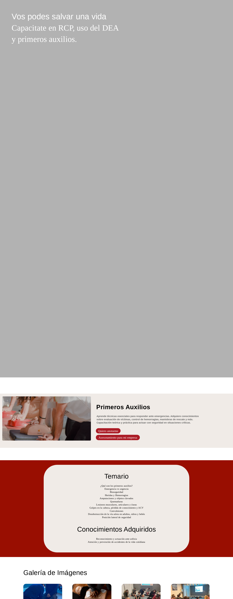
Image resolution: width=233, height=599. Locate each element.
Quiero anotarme (108, 431)
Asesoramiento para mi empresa (118, 437)
